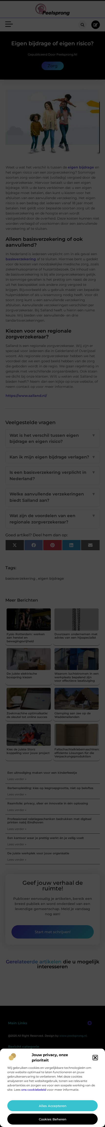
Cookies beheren (52, 1119)
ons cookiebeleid (33, 1089)
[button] (95, 1057)
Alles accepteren (52, 1106)
